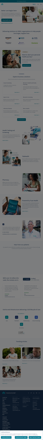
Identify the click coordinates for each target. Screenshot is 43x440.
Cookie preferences (6, 437)
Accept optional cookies (21, 437)
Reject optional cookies (35, 437)
